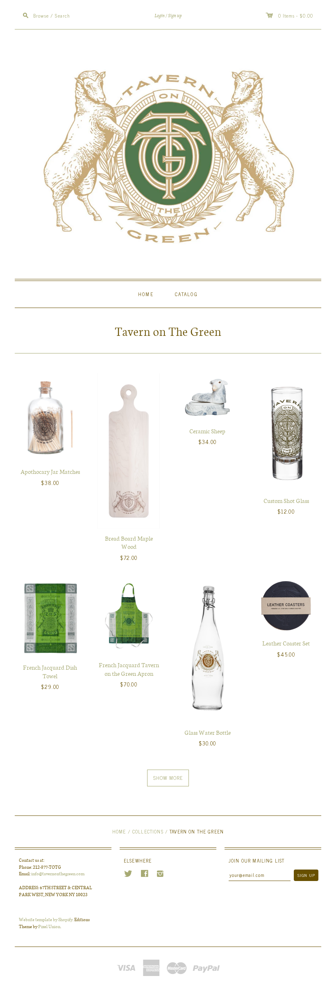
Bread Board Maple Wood (129, 542)
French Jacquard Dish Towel (50, 671)
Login (159, 16)
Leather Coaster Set (286, 643)
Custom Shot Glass (286, 500)
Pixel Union (49, 926)
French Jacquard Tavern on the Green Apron (129, 669)
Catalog (186, 294)
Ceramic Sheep (207, 431)
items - (290, 15)
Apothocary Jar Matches (50, 471)
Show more (168, 778)
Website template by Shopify (46, 919)
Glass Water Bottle (207, 732)
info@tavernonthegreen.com (57, 873)
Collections (147, 831)
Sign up (175, 16)
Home (146, 294)
